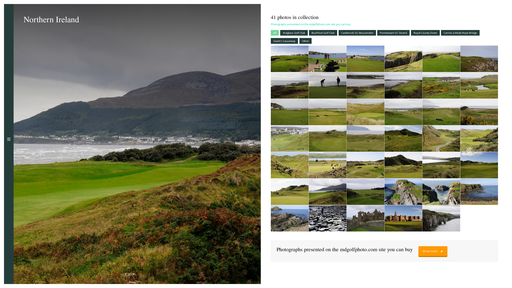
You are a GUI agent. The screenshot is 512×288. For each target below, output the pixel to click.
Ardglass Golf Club (294, 33)
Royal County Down (425, 33)
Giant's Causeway (284, 41)
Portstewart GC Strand (393, 33)
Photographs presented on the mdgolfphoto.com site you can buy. (311, 24)
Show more (430, 251)
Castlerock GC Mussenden (357, 33)
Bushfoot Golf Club (323, 33)
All (274, 33)
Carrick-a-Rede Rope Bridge (460, 33)
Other (305, 41)
